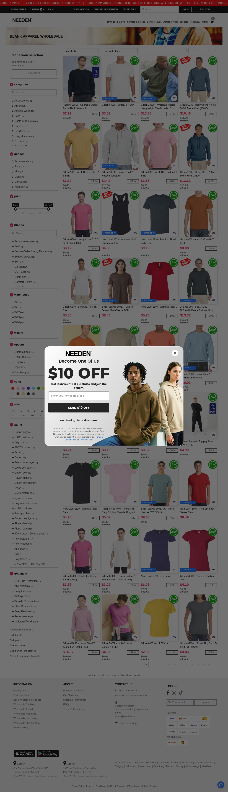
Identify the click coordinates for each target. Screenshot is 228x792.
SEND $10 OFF (79, 407)
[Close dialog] (175, 353)
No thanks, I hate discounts (79, 420)
